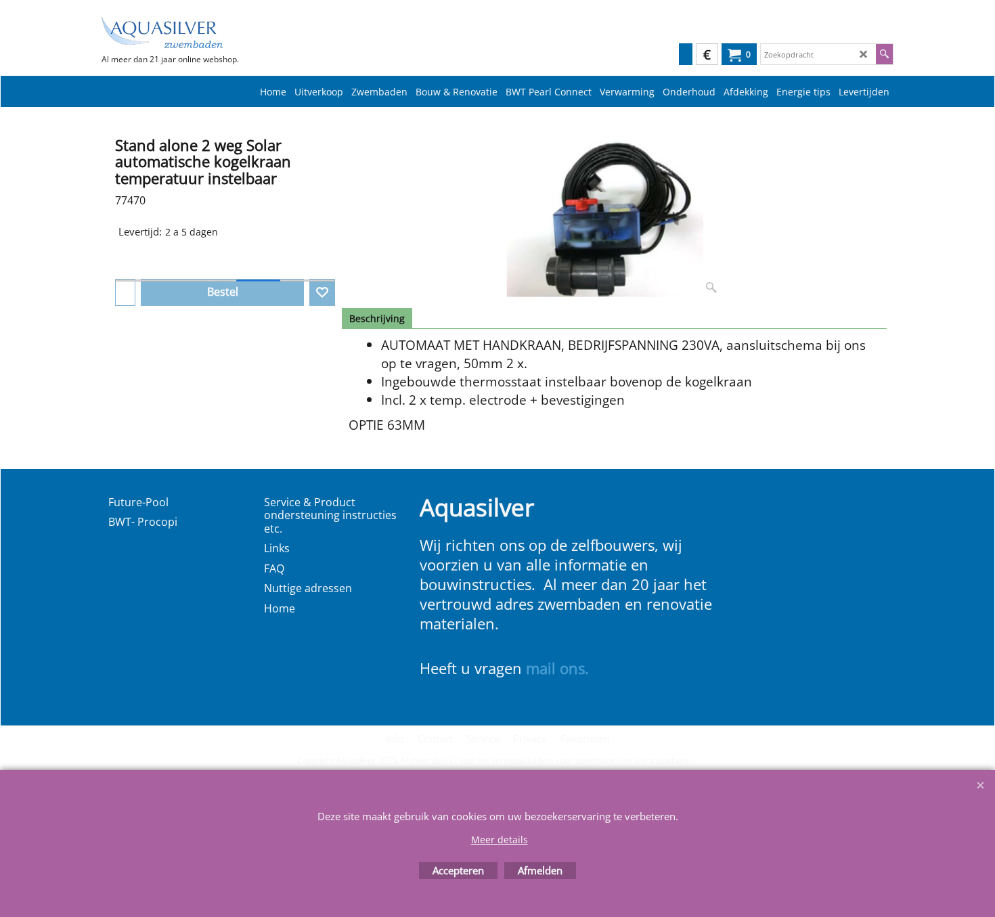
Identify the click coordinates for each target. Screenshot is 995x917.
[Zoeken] (884, 54)
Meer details (499, 839)
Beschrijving (377, 318)
